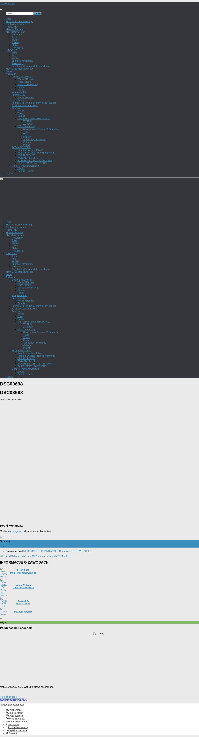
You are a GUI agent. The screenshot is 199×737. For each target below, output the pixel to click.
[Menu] (1, 9)
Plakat (15, 45)
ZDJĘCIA (28, 124)
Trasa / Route (24, 82)
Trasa (14, 37)
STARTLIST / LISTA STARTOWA (34, 160)
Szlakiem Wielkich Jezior (25, 105)
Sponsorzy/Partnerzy (22, 61)
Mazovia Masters (14, 29)
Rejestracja (17, 47)
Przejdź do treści (8, 697)
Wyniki (15, 40)
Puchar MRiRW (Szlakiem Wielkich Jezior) (34, 103)
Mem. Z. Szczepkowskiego (20, 68)
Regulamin (17, 34)
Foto (14, 55)
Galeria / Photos (25, 171)
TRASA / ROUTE (26, 155)
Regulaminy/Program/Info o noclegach (31, 66)
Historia (27, 137)
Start (8, 19)
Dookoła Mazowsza (22, 76)
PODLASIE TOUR (21, 147)
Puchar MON (12, 27)
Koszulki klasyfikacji (27, 84)
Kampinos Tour (19, 92)
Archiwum (11, 74)
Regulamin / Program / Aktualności (41, 129)
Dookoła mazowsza (16, 24)
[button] (13, 700)
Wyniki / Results (25, 79)
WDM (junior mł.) (26, 126)
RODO (9, 173)
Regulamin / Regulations (30, 150)
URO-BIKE (11, 50)
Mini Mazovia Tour (15, 32)
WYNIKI (27, 121)
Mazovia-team (7, 3)
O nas (9, 71)
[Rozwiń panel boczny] (1, 618)
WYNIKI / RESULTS (27, 158)
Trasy (20, 113)
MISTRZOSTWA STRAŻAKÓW (33, 118)
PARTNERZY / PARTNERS (32, 163)
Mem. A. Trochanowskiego (19, 21)
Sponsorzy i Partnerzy (34, 139)
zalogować (17, 531)
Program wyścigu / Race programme (36, 152)
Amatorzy (16, 108)
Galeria (15, 42)
